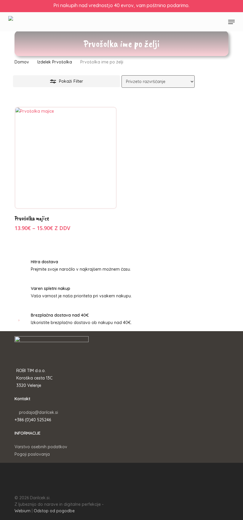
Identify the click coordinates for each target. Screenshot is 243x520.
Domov (22, 62)
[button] (231, 22)
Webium (23, 510)
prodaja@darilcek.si (38, 412)
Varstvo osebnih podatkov (41, 446)
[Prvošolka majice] (66, 158)
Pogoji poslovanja (32, 454)
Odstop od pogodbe (54, 510)
